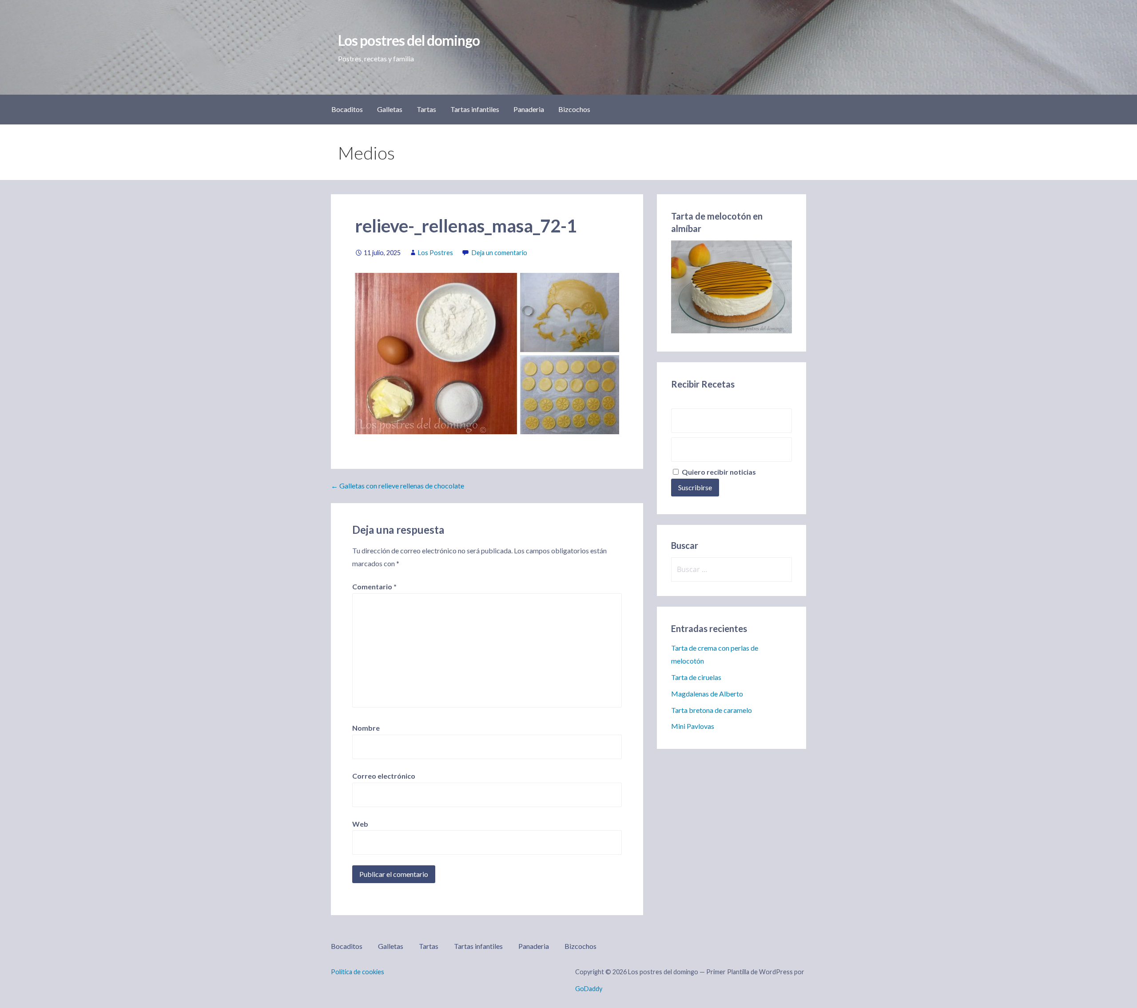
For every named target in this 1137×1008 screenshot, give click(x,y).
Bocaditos (347, 109)
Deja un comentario (499, 252)
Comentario (374, 586)
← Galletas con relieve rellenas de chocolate (397, 485)
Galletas (389, 109)
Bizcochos (574, 109)
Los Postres (435, 252)
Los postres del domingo (409, 40)
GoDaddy (588, 988)
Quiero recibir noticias (718, 472)
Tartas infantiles (474, 109)
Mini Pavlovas (692, 726)
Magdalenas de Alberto (707, 693)
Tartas (426, 109)
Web (360, 824)
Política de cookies (357, 972)
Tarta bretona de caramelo (711, 710)
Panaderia (528, 109)
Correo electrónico (383, 776)
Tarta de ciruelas (696, 677)
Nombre (366, 728)
